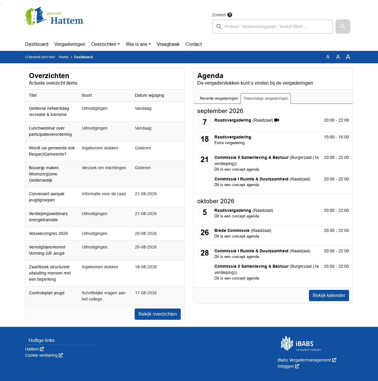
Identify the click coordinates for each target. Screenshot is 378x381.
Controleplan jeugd (46, 292)
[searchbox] (272, 27)
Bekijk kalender (329, 295)
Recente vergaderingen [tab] (219, 98)
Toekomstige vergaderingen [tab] (265, 98)
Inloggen (288, 366)
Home (64, 57)
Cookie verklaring (44, 355)
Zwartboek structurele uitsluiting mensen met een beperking (50, 273)
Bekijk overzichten (158, 314)
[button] (342, 27)
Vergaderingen (69, 44)
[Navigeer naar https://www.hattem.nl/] (54, 22)
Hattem (34, 349)
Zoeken (219, 14)
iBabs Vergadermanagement (307, 360)
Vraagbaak (168, 44)
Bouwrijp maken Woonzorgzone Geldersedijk (44, 174)
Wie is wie (136, 44)
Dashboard (36, 44)
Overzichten (103, 44)
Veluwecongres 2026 (48, 233)
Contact (193, 44)
